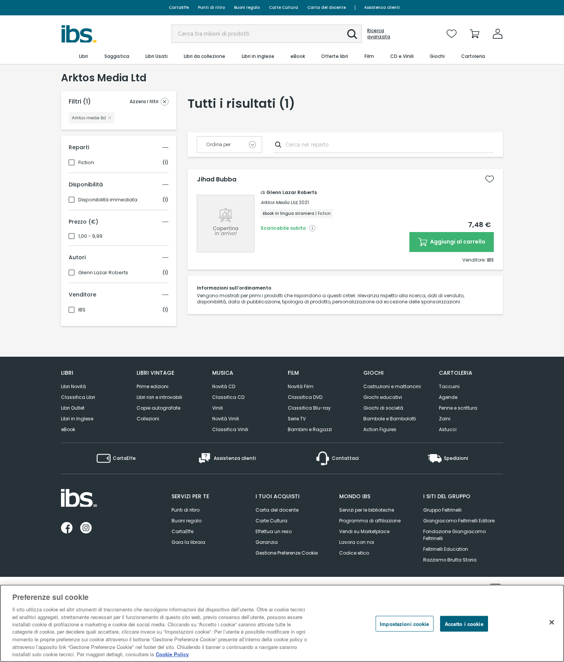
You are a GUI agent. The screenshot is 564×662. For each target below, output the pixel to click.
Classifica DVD (305, 397)
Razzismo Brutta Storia (450, 560)
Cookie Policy (172, 654)
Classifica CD (228, 397)
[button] (352, 34)
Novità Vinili (225, 418)
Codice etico (354, 553)
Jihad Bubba (216, 179)
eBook (68, 429)
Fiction (86, 163)
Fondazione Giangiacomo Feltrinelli (454, 535)
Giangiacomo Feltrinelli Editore (459, 520)
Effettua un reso (274, 531)
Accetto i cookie (464, 623)
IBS (82, 310)
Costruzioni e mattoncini (392, 386)
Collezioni (148, 418)
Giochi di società (383, 408)
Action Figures (379, 429)
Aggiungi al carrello (457, 241)
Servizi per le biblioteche (366, 510)
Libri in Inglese (77, 418)
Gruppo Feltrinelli (442, 510)
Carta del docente (326, 7)
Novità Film (300, 386)
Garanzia (267, 542)
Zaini (444, 418)
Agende (448, 397)
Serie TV (297, 418)
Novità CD (223, 386)
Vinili (217, 408)
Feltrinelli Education (445, 549)
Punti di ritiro (211, 7)
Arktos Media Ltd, (279, 202)
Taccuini (449, 386)
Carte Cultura (283, 7)
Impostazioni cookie (404, 623)
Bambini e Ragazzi (310, 429)
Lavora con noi (356, 542)
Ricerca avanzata (378, 34)
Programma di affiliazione (370, 520)
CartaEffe (179, 7)
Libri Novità (73, 386)
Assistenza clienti (382, 7)
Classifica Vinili (230, 429)
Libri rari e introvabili (159, 397)
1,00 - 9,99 (90, 236)
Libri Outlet (72, 408)
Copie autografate (158, 408)
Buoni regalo (247, 7)
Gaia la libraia (188, 542)
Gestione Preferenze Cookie (287, 553)
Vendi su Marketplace (364, 531)
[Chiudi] (551, 622)
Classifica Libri (78, 397)
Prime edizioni (152, 386)
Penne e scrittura (458, 408)
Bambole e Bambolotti (389, 418)
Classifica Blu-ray (309, 408)
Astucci (448, 429)
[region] (282, 623)
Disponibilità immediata (107, 200)
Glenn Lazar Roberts (103, 273)
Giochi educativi (382, 397)
